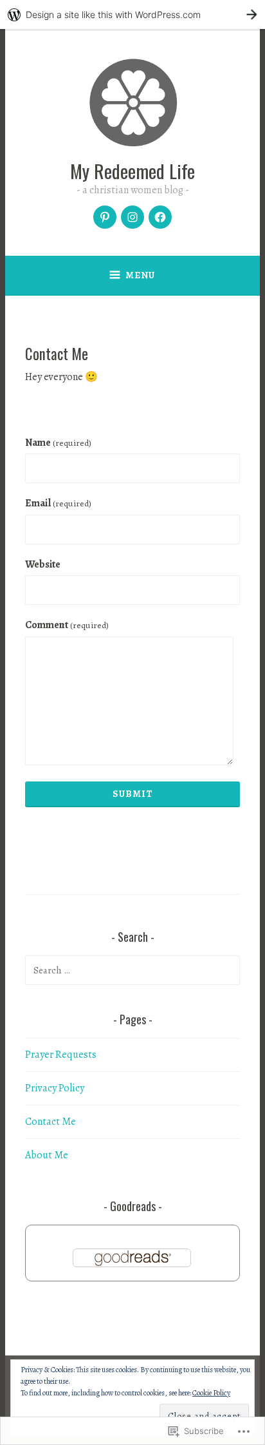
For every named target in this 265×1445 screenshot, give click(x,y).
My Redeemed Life (132, 170)
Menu (140, 275)
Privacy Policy (54, 1088)
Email (58, 503)
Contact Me (50, 1122)
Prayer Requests (60, 1055)
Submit (133, 793)
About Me (46, 1155)
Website (42, 564)
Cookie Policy (211, 1393)
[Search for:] (133, 970)
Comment (67, 625)
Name (58, 442)
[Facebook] (160, 217)
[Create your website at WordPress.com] (132, 14)
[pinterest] (104, 217)
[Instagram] (132, 217)
